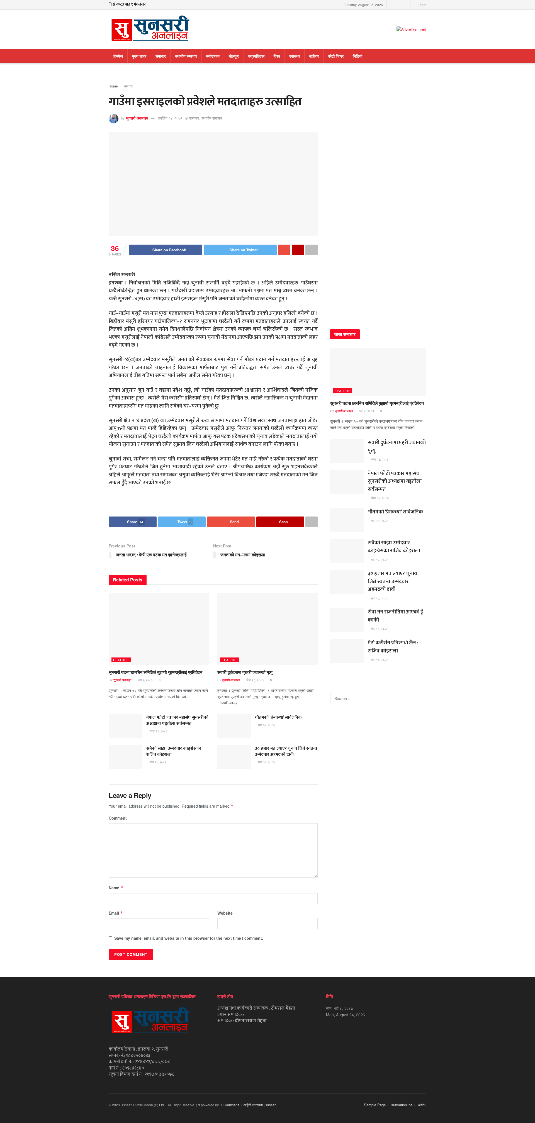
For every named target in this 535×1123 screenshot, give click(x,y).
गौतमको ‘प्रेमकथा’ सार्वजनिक (278, 717)
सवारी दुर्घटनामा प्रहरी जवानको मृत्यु (245, 672)
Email (116, 913)
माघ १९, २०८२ (157, 762)
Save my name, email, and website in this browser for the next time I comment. (188, 938)
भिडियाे (357, 56)
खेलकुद (234, 56)
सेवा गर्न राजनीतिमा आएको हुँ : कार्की (396, 616)
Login (421, 4)
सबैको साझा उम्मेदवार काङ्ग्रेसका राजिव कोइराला (173, 751)
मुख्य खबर (139, 56)
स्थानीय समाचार (186, 56)
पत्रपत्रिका (256, 56)
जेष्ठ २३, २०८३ (254, 680)
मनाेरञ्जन (213, 56)
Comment (118, 818)
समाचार (160, 56)
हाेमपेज (118, 56)
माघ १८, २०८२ (266, 762)
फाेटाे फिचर (336, 56)
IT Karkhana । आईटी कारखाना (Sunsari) (249, 1104)
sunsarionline (401, 1104)
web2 (422, 1104)
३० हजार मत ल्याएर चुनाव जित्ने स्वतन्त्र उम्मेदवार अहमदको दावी (286, 751)
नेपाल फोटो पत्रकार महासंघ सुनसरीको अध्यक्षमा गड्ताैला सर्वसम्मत (177, 720)
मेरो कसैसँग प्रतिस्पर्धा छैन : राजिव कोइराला (393, 647)
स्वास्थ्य (294, 56)
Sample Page (375, 1104)
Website (225, 913)
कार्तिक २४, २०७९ (170, 118)
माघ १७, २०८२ (379, 659)
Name (116, 887)
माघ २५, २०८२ (266, 725)
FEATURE (121, 659)
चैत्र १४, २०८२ (158, 731)
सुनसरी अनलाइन (137, 118)
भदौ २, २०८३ (144, 680)
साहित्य (314, 56)
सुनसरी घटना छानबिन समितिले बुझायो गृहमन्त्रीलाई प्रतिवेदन (155, 672)
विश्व (277, 56)
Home (113, 86)
